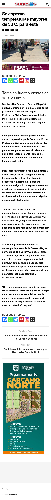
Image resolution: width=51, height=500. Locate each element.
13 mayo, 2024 (8, 35)
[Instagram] (27, 80)
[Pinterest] (21, 80)
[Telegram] (15, 80)
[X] (32, 80)
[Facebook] (4, 80)
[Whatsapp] (10, 80)
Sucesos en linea (15, 494)
